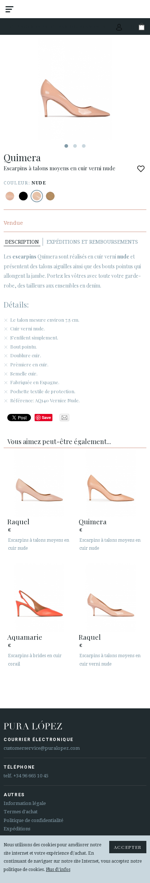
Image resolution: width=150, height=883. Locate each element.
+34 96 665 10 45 (30, 775)
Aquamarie (24, 637)
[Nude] (10, 196)
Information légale (25, 803)
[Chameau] (50, 196)
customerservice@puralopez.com (42, 748)
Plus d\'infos (58, 869)
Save (46, 417)
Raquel (18, 521)
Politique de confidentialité (33, 820)
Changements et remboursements (58, 26)
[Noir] (23, 196)
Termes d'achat (21, 811)
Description (22, 242)
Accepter (128, 847)
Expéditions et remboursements (92, 242)
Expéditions (17, 828)
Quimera (93, 521)
